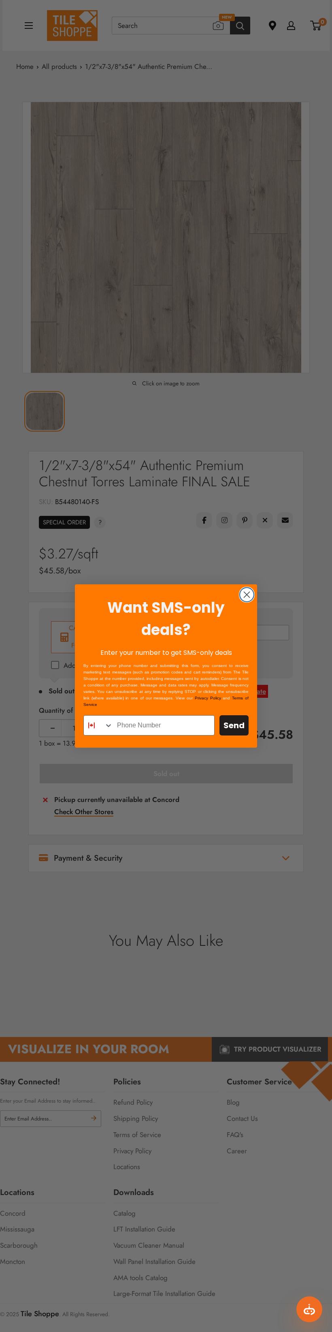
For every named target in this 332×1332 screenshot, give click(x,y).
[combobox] (98, 725)
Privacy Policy (208, 698)
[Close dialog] (247, 595)
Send (234, 725)
